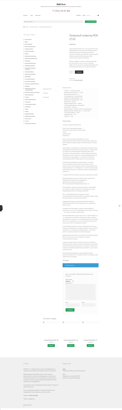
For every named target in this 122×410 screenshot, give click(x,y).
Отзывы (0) (46, 97)
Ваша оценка (69, 279)
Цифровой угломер (29, 113)
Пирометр (27, 86)
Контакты (37, 15)
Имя (67, 302)
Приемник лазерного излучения (32, 92)
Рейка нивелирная (29, 94)
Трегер (26, 109)
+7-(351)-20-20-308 (61, 10)
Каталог (25, 15)
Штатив (27, 121)
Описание (45, 93)
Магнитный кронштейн (30, 74)
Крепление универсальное (31, 58)
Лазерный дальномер (30, 65)
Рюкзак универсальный (30, 99)
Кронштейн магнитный (30, 63)
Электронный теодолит (30, 123)
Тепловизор (27, 106)
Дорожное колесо (29, 49)
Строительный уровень (30, 104)
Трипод (27, 111)
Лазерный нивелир (34, 27)
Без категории (28, 39)
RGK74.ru (61, 4)
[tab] (51, 89)
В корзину (79, 72)
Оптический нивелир (30, 79)
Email (83, 302)
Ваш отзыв (69, 283)
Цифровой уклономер (30, 116)
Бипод (26, 41)
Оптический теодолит (30, 81)
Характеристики (47, 89)
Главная (26, 27)
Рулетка (27, 97)
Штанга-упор (28, 118)
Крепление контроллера (30, 56)
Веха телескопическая (30, 46)
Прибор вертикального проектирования (30, 89)
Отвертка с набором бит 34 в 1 (32, 83)
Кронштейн (27, 60)
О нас (31, 15)
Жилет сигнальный (29, 51)
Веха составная (28, 44)
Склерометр (28, 101)
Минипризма (28, 76)
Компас (26, 53)
